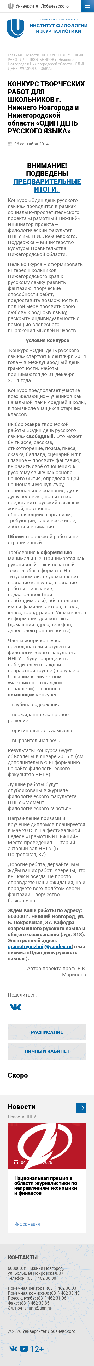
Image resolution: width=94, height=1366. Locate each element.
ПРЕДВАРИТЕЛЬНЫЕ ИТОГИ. (47, 185)
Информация (27, 1224)
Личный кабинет (47, 1051)
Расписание (47, 1032)
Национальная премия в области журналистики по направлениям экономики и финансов (45, 1186)
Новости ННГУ (22, 1116)
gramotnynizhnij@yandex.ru (40, 946)
